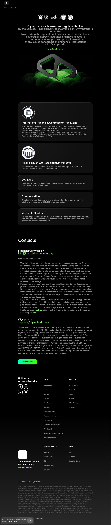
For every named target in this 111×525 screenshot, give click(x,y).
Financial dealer (55, 49)
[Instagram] (26, 386)
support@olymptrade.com (33, 322)
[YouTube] (26, 392)
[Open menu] (6, 3)
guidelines (37, 310)
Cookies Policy (11, 522)
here (34, 313)
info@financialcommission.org (36, 253)
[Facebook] (20, 386)
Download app (25, 467)
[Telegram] (20, 392)
